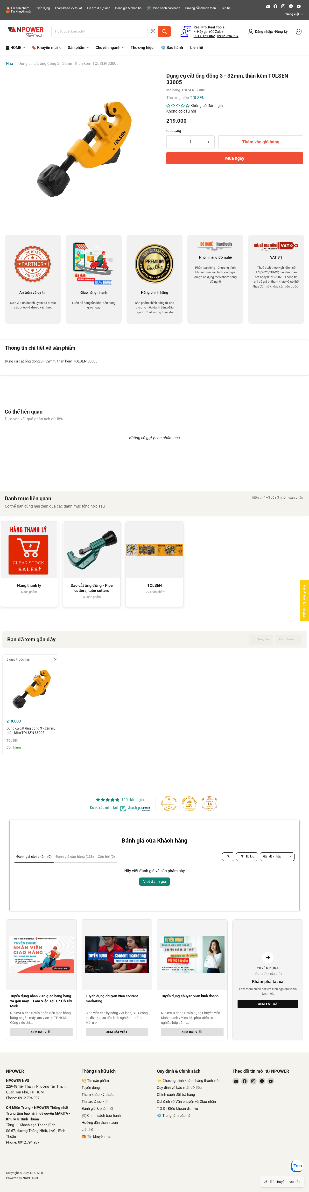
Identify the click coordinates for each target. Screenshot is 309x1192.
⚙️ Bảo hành (172, 47)
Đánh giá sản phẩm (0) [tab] (34, 856)
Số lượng (173, 131)
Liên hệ (226, 8)
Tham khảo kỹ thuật (68, 8)
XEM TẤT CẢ (267, 1004)
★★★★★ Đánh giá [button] (304, 600)
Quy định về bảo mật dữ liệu (179, 1087)
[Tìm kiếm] (164, 31)
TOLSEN (197, 97)
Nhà (9, 63)
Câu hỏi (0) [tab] (106, 856)
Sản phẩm (77, 47)
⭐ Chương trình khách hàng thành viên (188, 1080)
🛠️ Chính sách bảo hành (163, 8)
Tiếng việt (292, 14)
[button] (178, 105)
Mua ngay (234, 158)
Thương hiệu (142, 47)
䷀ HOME (14, 47)
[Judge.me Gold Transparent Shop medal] (169, 803)
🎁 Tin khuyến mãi (18, 11)
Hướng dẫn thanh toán (200, 8)
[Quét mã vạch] (152, 31)
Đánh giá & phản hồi (128, 8)
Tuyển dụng (42, 8)
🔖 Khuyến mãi (45, 47)
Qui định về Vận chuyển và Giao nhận (186, 1101)
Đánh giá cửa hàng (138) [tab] (75, 856)
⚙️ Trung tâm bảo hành (175, 1115)
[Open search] (228, 856)
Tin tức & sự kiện (98, 8)
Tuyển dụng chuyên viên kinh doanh (189, 996)
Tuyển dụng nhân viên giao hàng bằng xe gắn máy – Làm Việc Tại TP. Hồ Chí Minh (41, 1001)
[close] (55, 659)
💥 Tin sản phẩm (17, 8)
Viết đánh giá (154, 881)
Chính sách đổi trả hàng (176, 1094)
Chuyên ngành (108, 47)
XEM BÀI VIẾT (41, 1032)
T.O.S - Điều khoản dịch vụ (177, 1108)
